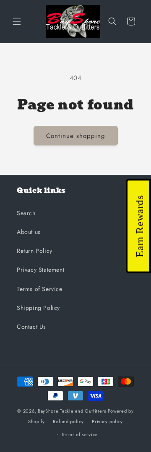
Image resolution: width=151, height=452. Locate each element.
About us (29, 232)
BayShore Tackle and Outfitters (72, 411)
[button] (17, 21)
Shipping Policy (38, 308)
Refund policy (68, 421)
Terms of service (80, 434)
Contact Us (31, 326)
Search (26, 213)
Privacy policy (107, 421)
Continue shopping (75, 135)
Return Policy (34, 251)
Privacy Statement (40, 269)
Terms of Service (39, 289)
